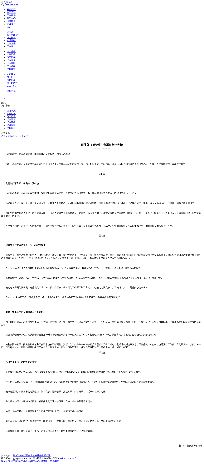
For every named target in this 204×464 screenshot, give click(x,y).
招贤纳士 (11, 21)
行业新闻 (11, 63)
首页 (3, 136)
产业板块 (11, 15)
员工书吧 (11, 86)
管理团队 (11, 40)
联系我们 (11, 24)
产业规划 (11, 46)
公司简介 (11, 32)
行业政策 (11, 60)
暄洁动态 (11, 51)
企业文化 (11, 43)
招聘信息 (11, 80)
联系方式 (11, 91)
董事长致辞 (12, 34)
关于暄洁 (11, 12)
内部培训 (11, 77)
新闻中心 (11, 18)
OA (8, 27)
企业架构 (11, 37)
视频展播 (11, 69)
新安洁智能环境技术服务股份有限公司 (32, 455)
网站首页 (11, 9)
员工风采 (11, 57)
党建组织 (11, 54)
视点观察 (11, 66)
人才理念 (11, 74)
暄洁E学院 (12, 83)
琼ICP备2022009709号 (66, 458)
